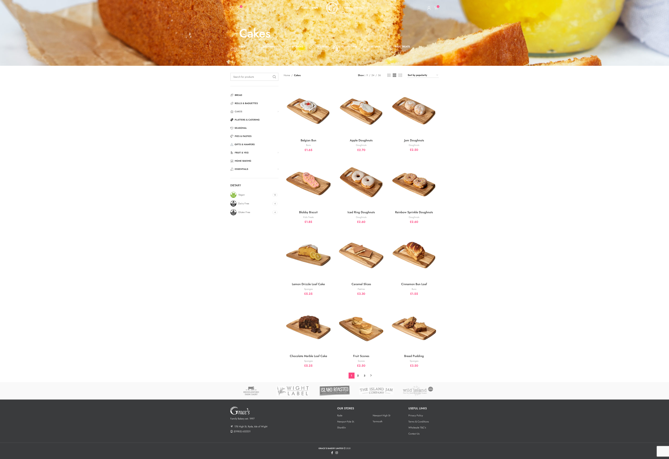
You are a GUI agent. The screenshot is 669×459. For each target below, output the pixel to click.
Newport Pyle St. (346, 421)
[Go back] (234, 33)
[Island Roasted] (334, 391)
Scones (361, 361)
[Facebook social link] (332, 453)
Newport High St (381, 415)
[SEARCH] (274, 77)
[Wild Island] (418, 391)
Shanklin (341, 427)
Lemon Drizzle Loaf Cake (308, 284)
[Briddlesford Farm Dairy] (251, 391)
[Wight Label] (293, 391)
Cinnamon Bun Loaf (414, 284)
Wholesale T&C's (417, 427)
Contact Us (414, 433)
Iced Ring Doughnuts (361, 212)
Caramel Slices (361, 284)
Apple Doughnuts (361, 140)
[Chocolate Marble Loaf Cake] (308, 326)
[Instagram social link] (336, 453)
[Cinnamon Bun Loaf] (414, 254)
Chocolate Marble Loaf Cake (308, 356)
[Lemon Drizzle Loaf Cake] (308, 254)
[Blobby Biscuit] (308, 182)
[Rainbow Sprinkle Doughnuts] (414, 182)
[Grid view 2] (389, 75)
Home (287, 75)
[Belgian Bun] (308, 110)
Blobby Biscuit (308, 212)
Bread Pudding (414, 356)
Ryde (339, 415)
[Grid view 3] (394, 75)
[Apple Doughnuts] (361, 110)
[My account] (429, 7)
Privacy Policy (415, 415)
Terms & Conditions (418, 421)
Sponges (308, 289)
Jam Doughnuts (414, 140)
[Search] (232, 7)
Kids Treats (308, 217)
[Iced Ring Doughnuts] (361, 182)
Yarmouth (377, 421)
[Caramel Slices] (361, 254)
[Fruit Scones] (361, 326)
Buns (308, 145)
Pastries (361, 289)
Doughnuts (361, 145)
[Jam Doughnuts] (414, 110)
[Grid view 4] (400, 75)
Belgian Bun (308, 140)
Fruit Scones (361, 356)
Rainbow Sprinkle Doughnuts (414, 212)
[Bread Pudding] (414, 326)
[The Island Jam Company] (376, 391)
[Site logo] (332, 7)
